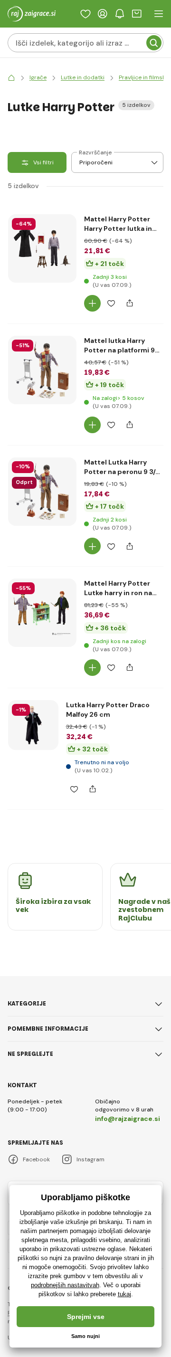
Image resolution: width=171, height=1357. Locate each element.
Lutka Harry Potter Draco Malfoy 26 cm (108, 710)
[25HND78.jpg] (42, 248)
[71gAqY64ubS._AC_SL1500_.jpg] (42, 370)
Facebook (36, 1159)
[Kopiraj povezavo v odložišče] (129, 303)
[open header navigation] (158, 14)
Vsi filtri (43, 162)
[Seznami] (85, 14)
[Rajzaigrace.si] (11, 78)
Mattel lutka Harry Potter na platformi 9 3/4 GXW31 (119, 345)
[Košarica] (136, 14)
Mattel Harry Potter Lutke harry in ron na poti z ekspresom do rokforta (119, 588)
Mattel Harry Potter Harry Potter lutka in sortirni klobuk (118, 224)
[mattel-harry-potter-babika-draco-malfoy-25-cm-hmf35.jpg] (33, 725)
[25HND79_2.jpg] (42, 612)
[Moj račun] (102, 14)
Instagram (90, 1159)
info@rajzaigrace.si (127, 1118)
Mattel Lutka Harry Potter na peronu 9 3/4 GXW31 (122, 467)
